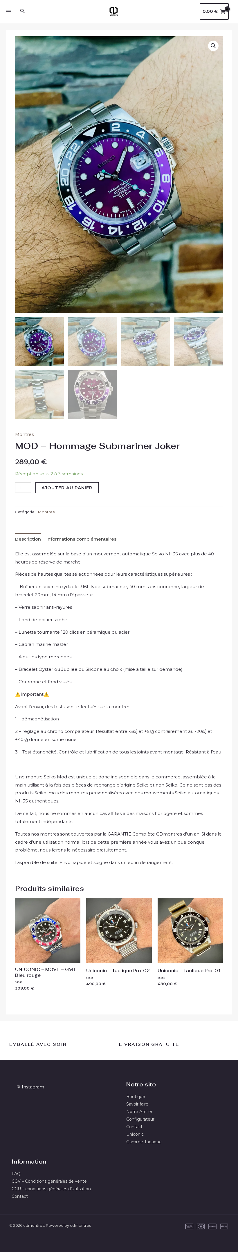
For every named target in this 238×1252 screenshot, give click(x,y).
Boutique (135, 1096)
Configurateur (140, 1119)
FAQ (16, 1173)
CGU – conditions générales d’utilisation (51, 1188)
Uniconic (135, 1134)
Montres (24, 434)
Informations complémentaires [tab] (81, 539)
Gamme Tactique (144, 1141)
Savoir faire (137, 1104)
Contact (134, 1126)
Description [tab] (28, 539)
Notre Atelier (139, 1111)
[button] (213, 46)
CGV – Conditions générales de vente (49, 1181)
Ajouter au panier (67, 487)
